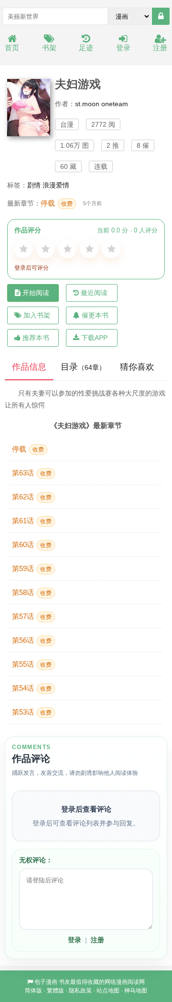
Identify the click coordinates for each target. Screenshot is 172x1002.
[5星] (111, 249)
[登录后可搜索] (161, 16)
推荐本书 (35, 337)
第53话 (32, 712)
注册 (160, 48)
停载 (57, 203)
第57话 (32, 616)
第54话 (32, 688)
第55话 (32, 664)
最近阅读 (94, 293)
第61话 (32, 521)
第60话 (32, 544)
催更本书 (95, 315)
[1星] (23, 249)
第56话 (32, 640)
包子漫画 (45, 982)
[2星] (45, 249)
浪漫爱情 (56, 185)
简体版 (33, 990)
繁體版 (55, 990)
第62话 (32, 497)
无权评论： (36, 860)
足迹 (86, 48)
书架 (49, 48)
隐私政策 (80, 990)
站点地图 (108, 990)
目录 (83, 367)
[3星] (67, 249)
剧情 (34, 185)
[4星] (89, 249)
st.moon (87, 104)
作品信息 (29, 367)
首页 (12, 48)
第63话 (32, 473)
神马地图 (135, 990)
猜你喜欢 (137, 367)
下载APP (94, 337)
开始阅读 (35, 293)
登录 (123, 48)
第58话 (32, 592)
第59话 (32, 568)
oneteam (114, 104)
